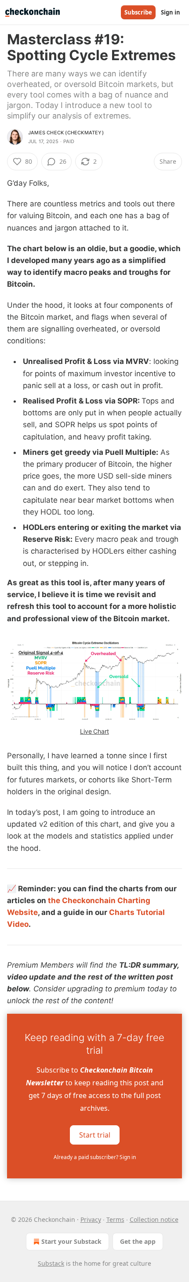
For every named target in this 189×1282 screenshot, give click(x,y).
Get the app (138, 1241)
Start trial (94, 1135)
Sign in (170, 12)
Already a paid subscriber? (95, 1157)
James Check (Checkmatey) (66, 133)
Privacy (90, 1219)
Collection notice (154, 1219)
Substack (51, 1263)
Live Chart (94, 731)
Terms (115, 1219)
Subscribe (138, 12)
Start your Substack (71, 1241)
